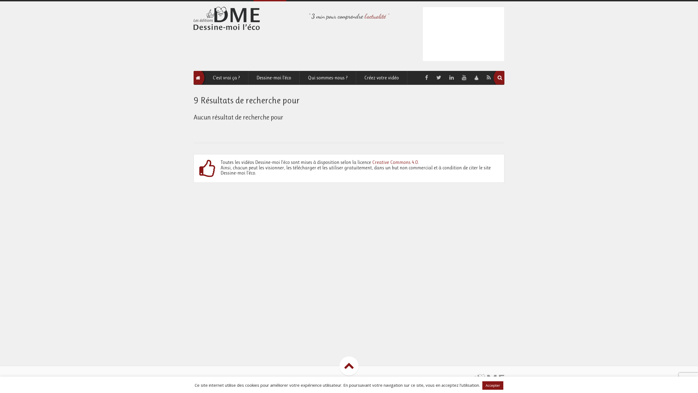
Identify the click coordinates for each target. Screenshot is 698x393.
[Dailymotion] (476, 78)
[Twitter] (439, 78)
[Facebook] (426, 78)
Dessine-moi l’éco (274, 77)
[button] (499, 77)
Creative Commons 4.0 (395, 162)
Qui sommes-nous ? (328, 77)
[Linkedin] (451, 78)
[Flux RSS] (489, 78)
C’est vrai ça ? (226, 77)
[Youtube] (464, 78)
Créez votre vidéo (381, 77)
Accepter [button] (493, 385)
